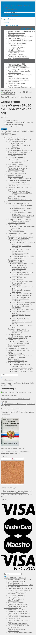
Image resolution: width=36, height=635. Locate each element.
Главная (4, 97)
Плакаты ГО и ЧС (14, 73)
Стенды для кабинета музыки (23, 302)
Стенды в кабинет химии (21, 295)
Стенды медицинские (17, 329)
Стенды (11, 97)
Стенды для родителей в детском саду (21, 247)
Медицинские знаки (16, 47)
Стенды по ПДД (14, 339)
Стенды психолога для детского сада (20, 254)
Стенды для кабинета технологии (20, 307)
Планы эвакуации (15, 225)
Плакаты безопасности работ (19, 71)
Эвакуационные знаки (17, 173)
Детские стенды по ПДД (21, 341)
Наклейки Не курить (16, 54)
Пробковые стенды (15, 230)
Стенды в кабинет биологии (23, 272)
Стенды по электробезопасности (21, 355)
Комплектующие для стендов (19, 219)
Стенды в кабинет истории (22, 281)
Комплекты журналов (16, 223)
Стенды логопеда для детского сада (20, 250)
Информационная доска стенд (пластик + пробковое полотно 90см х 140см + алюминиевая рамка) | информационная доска (17, 493)
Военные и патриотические (19, 67)
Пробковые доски (19, 232)
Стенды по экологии (16, 354)
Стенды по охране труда (17, 338)
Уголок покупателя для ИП (22, 368)
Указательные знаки (16, 171)
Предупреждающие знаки (18, 58)
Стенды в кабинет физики (22, 294)
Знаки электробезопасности (19, 42)
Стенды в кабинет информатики (19, 278)
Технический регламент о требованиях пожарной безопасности (16, 452)
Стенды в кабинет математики (19, 284)
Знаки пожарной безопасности (20, 40)
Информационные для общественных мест (17, 44)
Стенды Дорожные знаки (22, 343)
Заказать (3, 129)
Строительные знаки (16, 170)
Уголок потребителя (23, 97)
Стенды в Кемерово (8, 19)
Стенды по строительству (18, 348)
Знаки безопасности (16, 35)
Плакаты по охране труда (18, 78)
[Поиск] (5, 576)
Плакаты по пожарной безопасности (16, 84)
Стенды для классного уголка (23, 309)
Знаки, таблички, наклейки (15, 28)
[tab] (19, 380)
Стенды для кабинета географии (20, 300)
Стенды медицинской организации (20, 331)
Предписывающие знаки (18, 56)
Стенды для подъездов (17, 260)
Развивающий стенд (20, 240)
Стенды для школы (15, 262)
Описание (8, 380)
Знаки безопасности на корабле (20, 37)
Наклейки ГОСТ (14, 49)
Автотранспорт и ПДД (16, 64)
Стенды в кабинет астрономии (19, 270)
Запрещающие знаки (16, 33)
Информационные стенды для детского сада (22, 209)
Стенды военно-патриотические (21, 237)
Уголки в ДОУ (17, 258)
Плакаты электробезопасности (20, 87)
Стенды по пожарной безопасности (16, 346)
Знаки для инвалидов (16, 38)
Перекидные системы (20, 221)
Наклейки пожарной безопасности (16, 51)
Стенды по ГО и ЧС (15, 334)
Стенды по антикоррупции (22, 336)
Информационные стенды (18, 203)
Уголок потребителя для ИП (23, 371)
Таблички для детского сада (23, 256)
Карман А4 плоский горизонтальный (15, 399)
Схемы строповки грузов (17, 361)
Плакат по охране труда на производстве (18, 81)
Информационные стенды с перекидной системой (23, 216)
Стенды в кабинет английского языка (19, 266)
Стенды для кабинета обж (22, 304)
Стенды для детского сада (18, 239)
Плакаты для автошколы (17, 66)
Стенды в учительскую (21, 297)
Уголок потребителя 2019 (21, 370)
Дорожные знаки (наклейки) (19, 31)
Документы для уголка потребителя (21, 365)
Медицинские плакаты (17, 69)
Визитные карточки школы (22, 263)
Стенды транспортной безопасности (16, 358)
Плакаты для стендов (12, 61)
